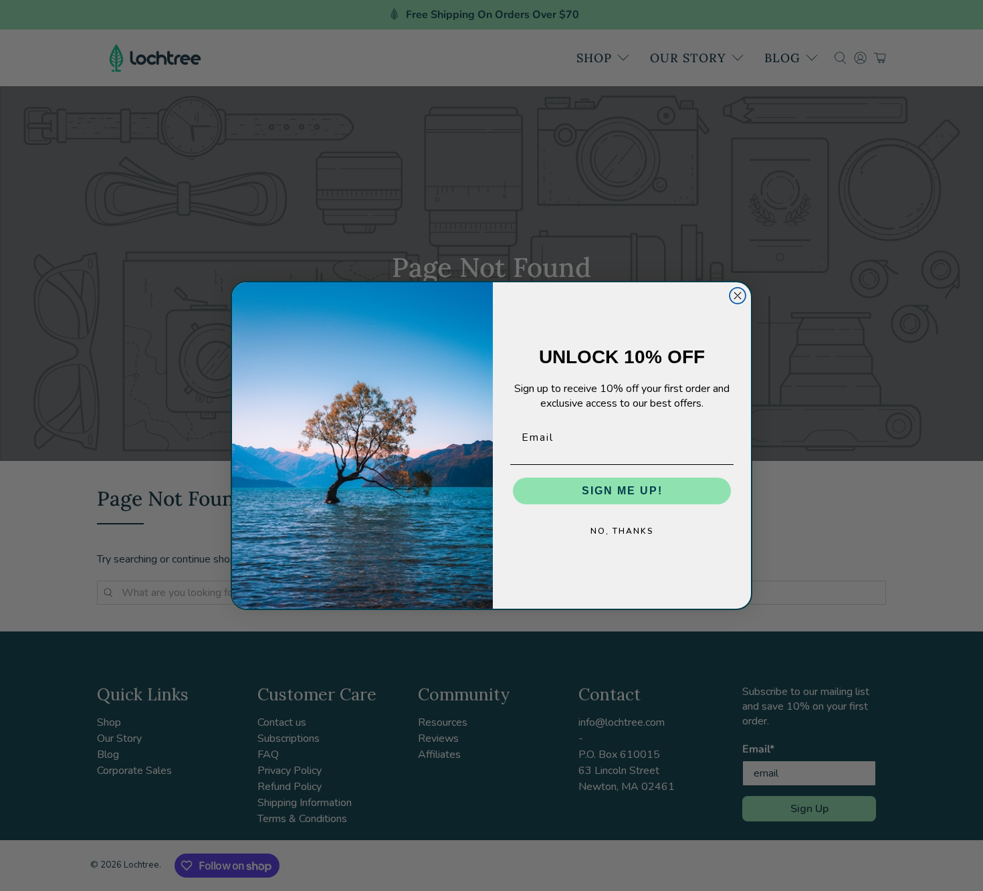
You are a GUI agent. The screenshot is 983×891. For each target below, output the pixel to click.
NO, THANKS (622, 531)
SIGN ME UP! (622, 490)
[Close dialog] (738, 296)
